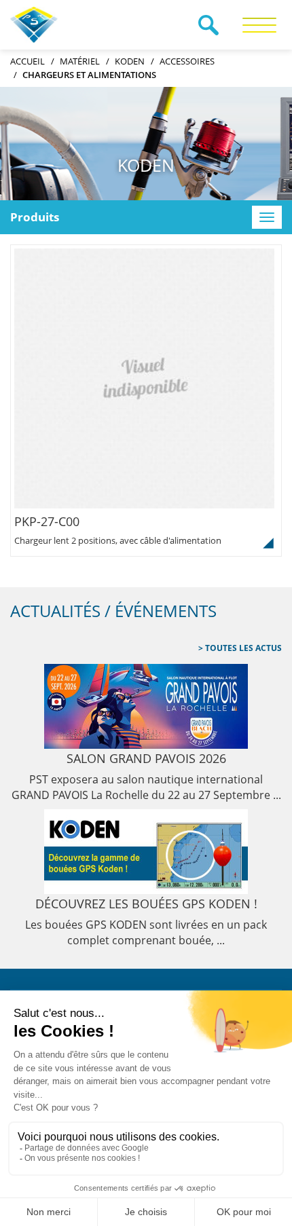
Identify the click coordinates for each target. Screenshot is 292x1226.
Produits (34, 217)
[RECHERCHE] (208, 25)
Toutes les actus (242, 648)
